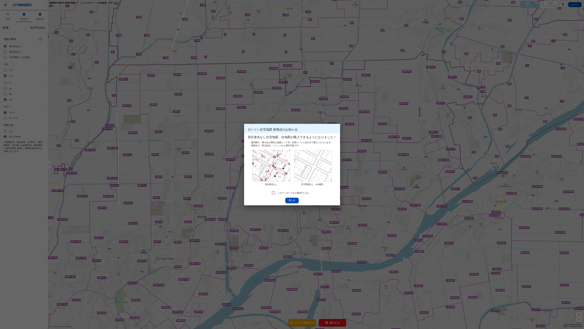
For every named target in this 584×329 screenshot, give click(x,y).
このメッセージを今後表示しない (293, 192)
